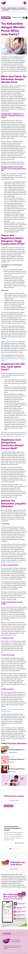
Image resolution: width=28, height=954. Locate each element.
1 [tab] (10, 849)
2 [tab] (13, 849)
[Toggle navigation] (24, 3)
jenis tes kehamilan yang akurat (13, 562)
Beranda (3, 8)
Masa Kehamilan (12, 8)
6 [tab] (18, 849)
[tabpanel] (14, 824)
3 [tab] (14, 849)
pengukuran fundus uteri (11, 341)
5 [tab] (17, 849)
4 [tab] (16, 849)
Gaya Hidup (21, 8)
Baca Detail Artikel (19, 843)
